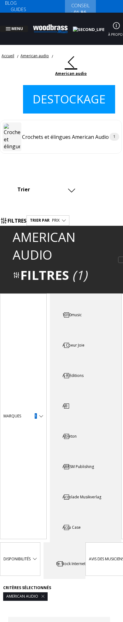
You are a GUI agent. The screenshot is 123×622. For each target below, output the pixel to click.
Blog (11, 3)
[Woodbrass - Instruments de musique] (54, 25)
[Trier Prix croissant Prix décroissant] (46, 182)
